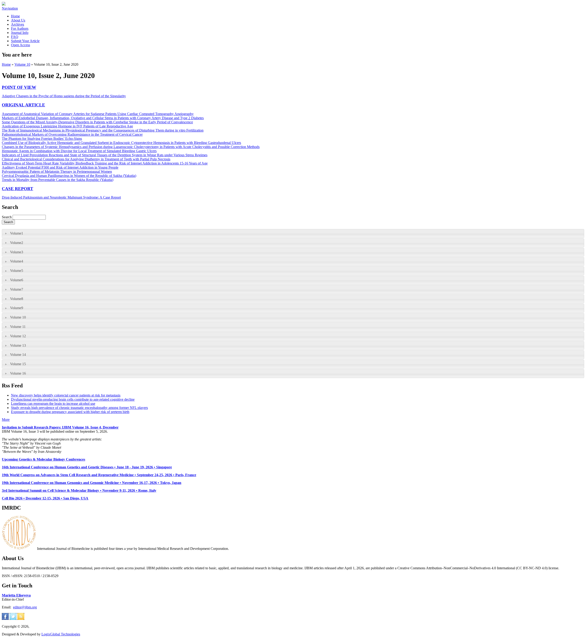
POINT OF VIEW (19, 87)
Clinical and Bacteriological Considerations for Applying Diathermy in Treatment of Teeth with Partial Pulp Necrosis (86, 159)
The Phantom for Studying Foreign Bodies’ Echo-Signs (42, 138)
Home (15, 16)
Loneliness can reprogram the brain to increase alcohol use (53, 403)
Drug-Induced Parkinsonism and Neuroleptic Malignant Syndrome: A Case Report (61, 197)
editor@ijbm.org (25, 607)
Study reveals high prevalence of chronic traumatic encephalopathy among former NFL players (79, 408)
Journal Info (19, 33)
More (6, 419)
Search (7, 217)
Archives (17, 24)
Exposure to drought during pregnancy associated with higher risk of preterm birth (70, 412)
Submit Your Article (25, 41)
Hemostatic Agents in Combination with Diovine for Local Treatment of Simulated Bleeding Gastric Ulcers (79, 151)
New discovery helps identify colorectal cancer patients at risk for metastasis (65, 395)
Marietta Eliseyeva (16, 595)
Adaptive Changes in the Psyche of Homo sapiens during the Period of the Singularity (64, 96)
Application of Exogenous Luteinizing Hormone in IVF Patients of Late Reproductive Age (67, 126)
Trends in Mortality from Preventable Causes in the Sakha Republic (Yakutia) (57, 180)
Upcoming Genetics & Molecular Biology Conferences (43, 459)
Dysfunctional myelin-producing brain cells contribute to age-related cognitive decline (73, 399)
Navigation (10, 8)
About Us (18, 20)
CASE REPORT (17, 188)
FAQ (14, 37)
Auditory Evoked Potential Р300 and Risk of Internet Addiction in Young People (60, 167)
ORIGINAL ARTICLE (23, 105)
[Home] (3, 4)
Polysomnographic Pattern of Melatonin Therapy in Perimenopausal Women (57, 171)
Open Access (20, 45)
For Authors (19, 28)
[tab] (293, 233)
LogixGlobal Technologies (60, 634)
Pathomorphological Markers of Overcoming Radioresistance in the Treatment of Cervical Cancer (72, 134)
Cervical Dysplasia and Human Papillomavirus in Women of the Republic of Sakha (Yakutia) (69, 176)
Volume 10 (22, 64)
